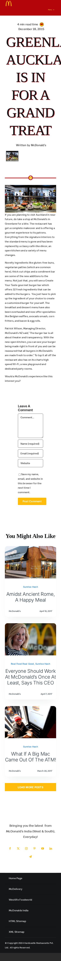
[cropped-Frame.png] (9, 2)
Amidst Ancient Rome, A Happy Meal (30, 597)
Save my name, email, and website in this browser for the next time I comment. (30, 483)
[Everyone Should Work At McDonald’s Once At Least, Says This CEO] (30, 625)
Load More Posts (30, 787)
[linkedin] (51, 848)
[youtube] (43, 848)
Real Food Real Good (22, 663)
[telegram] (30, 856)
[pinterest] (34, 848)
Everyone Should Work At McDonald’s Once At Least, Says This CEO (30, 677)
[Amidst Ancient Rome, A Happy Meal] (30, 548)
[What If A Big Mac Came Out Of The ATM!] (30, 708)
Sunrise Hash (30, 586)
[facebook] (10, 848)
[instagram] (26, 848)
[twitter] (18, 848)
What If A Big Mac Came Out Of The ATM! (30, 757)
